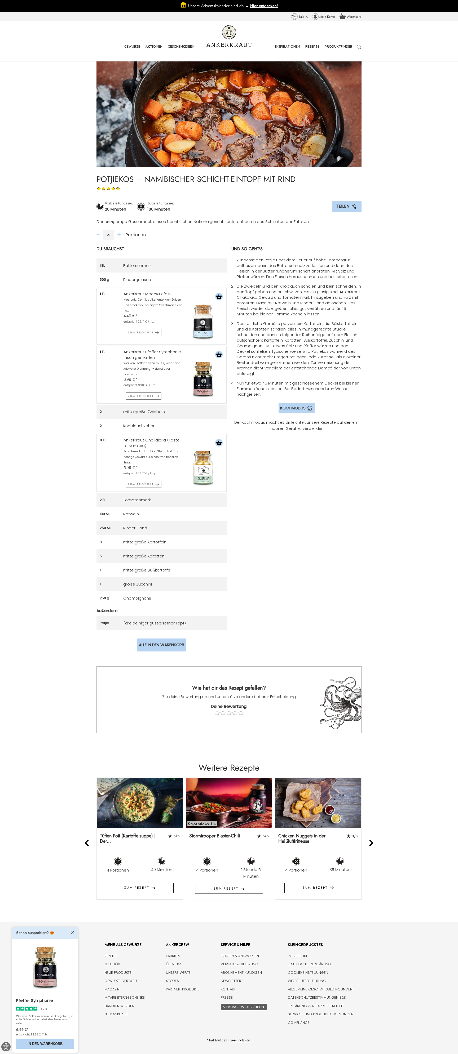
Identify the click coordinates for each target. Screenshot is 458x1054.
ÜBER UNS (174, 964)
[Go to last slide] (87, 843)
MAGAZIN (112, 989)
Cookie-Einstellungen (308, 972)
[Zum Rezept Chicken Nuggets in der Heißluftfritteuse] (318, 803)
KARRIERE (173, 955)
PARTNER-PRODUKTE (183, 989)
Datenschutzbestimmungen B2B (317, 997)
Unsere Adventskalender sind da (219, 6)
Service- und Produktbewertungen (321, 1014)
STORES (172, 980)
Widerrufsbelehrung (307, 980)
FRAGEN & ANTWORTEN (240, 955)
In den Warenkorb (45, 1044)
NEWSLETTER (231, 980)
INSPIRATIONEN (287, 50)
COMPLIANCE (298, 1022)
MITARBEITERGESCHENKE (124, 997)
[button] (219, 297)
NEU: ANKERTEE (116, 1014)
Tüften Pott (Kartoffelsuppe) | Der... (128, 838)
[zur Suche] (359, 49)
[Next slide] (371, 843)
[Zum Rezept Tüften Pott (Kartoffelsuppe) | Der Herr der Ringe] (140, 803)
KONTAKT (228, 989)
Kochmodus (293, 408)
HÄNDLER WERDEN (119, 1005)
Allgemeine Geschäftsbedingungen (320, 989)
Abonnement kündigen (241, 972)
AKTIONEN (154, 50)
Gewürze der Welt (121, 980)
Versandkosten (241, 1040)
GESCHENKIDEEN (181, 50)
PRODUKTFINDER (338, 50)
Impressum (297, 955)
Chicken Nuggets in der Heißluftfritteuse (301, 838)
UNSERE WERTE (178, 972)
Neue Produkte (117, 972)
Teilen (342, 206)
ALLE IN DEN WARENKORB (161, 644)
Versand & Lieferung (239, 964)
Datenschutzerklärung (309, 964)
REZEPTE (312, 50)
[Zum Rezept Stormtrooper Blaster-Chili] (229, 803)
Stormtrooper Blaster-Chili (214, 835)
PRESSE (227, 997)
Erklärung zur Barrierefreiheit (316, 1005)
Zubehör (112, 964)
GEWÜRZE (132, 50)
